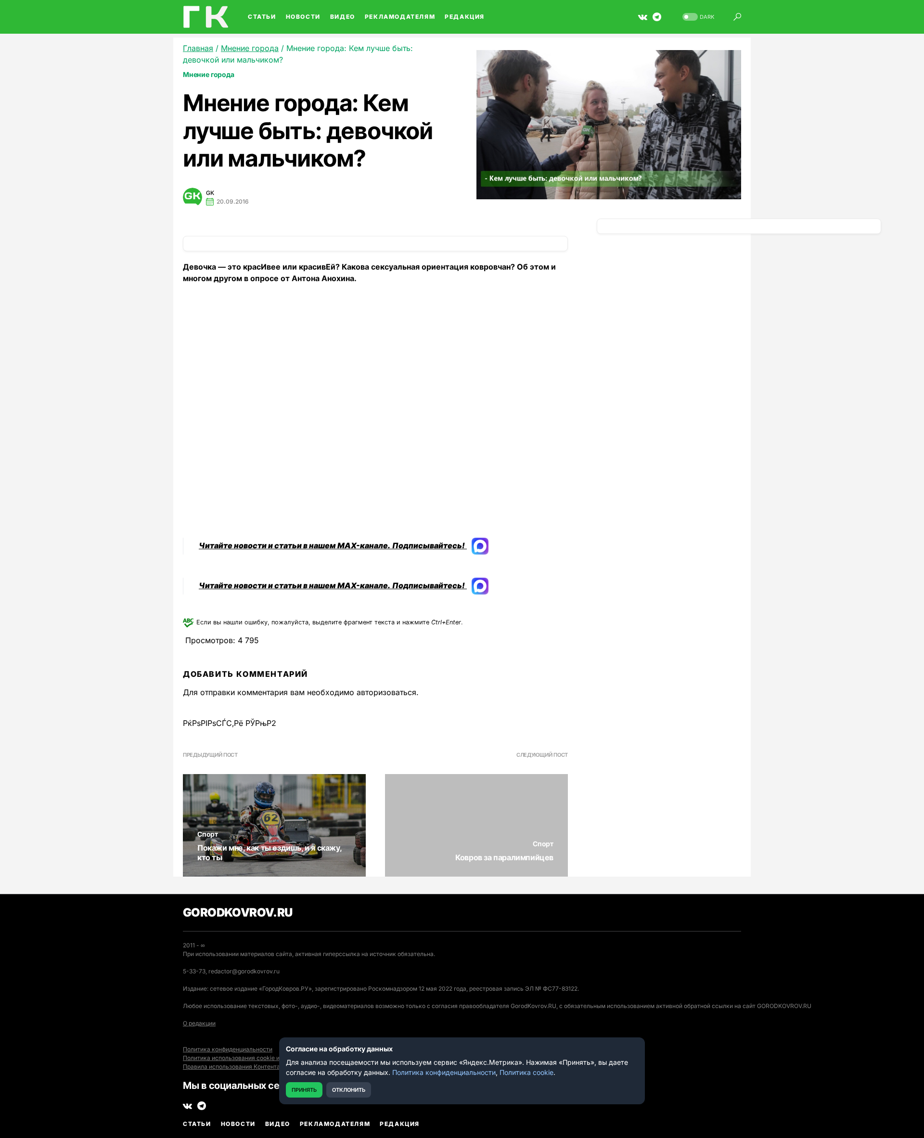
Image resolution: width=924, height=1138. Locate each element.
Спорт (207, 834)
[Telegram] (657, 17)
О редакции (199, 1023)
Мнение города (208, 74)
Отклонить (348, 1089)
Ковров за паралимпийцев (504, 857)
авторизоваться (386, 692)
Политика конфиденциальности (227, 1049)
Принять (304, 1089)
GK (210, 192)
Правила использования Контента (231, 1066)
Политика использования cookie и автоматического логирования (275, 1057)
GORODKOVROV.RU (238, 912)
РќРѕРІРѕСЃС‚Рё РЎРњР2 (229, 723)
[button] (697, 17)
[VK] (642, 17)
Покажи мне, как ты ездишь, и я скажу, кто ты (269, 852)
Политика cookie (526, 1072)
